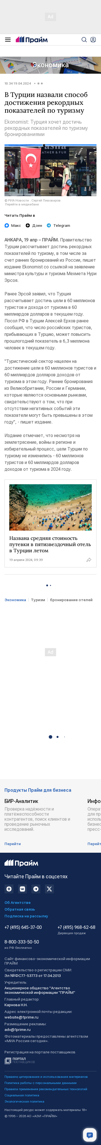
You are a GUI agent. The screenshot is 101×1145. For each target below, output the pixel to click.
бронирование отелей (71, 600)
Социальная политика (21, 1095)
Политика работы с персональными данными (40, 1083)
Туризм (38, 600)
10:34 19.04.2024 (17, 83)
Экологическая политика (24, 1101)
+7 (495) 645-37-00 (23, 927)
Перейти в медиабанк (22, 204)
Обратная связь (19, 909)
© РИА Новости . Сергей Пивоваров (32, 200)
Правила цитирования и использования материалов (46, 1077)
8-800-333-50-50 (21, 945)
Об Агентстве (17, 902)
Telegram (61, 225)
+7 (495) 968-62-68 (76, 930)
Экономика (51, 65)
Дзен (37, 225)
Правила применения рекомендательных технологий (45, 1089)
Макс (16, 225)
